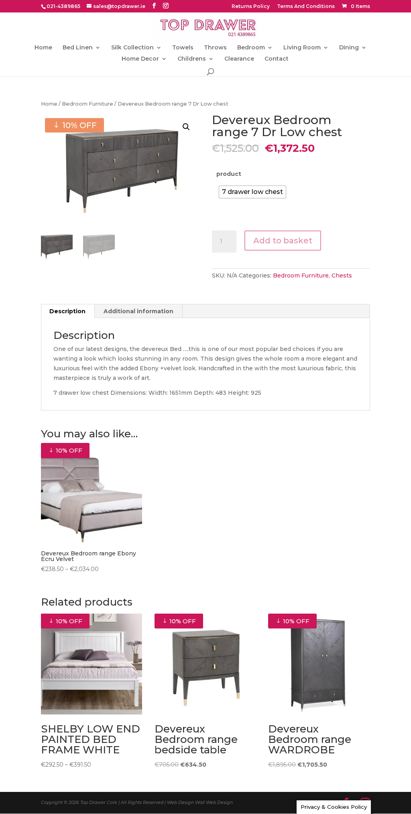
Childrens (191, 59)
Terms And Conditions (306, 6)
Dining (349, 48)
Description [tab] (67, 311)
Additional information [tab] (138, 311)
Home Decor (140, 59)
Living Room (302, 48)
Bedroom (251, 48)
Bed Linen (78, 48)
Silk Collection (132, 48)
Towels (182, 48)
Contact (277, 59)
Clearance (239, 59)
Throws (215, 48)
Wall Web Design (214, 802)
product (228, 173)
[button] (186, 127)
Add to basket (282, 240)
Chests (342, 275)
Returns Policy (251, 6)
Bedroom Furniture (87, 104)
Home (43, 48)
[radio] (252, 192)
